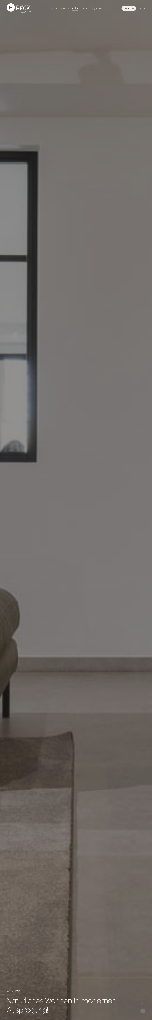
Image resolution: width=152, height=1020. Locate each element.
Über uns (64, 8)
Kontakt (127, 8)
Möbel (75, 8)
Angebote (96, 8)
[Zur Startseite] (19, 8)
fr (144, 8)
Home (54, 8)
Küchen (84, 8)
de (140, 8)
